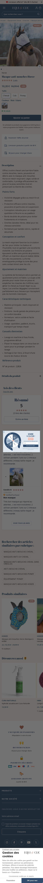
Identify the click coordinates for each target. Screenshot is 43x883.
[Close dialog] (4, 432)
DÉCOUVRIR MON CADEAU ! (30, 445)
